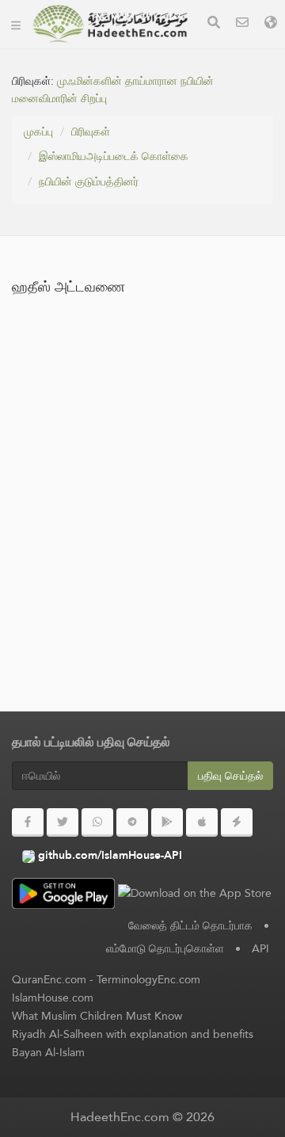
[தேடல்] (214, 24)
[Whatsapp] (97, 822)
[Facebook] (28, 822)
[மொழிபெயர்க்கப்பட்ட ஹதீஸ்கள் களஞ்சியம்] (110, 24)
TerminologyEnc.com (148, 979)
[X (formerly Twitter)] (62, 822)
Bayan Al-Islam (48, 1052)
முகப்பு (38, 131)
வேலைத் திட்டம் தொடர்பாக (190, 925)
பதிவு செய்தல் (230, 775)
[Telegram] (132, 822)
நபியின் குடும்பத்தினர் (89, 181)
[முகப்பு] (16, 24)
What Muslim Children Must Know (97, 1015)
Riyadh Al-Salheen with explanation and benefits (132, 1034)
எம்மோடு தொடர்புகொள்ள (165, 948)
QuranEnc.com (49, 979)
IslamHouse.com (52, 997)
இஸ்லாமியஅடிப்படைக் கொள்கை (113, 156)
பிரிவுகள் (90, 131)
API (260, 948)
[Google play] (167, 822)
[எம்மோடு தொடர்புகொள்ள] (242, 24)
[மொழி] (270, 24)
